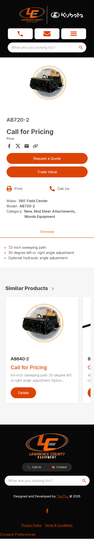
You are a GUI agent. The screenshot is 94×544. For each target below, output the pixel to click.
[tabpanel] (47, 84)
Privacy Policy (31, 525)
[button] (20, 33)
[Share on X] (18, 146)
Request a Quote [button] (47, 158)
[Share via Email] (26, 146)
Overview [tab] (47, 231)
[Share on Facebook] (9, 146)
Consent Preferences (17, 534)
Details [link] (23, 393)
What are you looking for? (33, 47)
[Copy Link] (35, 146)
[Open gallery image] (47, 83)
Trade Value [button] (47, 172)
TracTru (62, 496)
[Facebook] (47, 510)
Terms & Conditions (59, 525)
